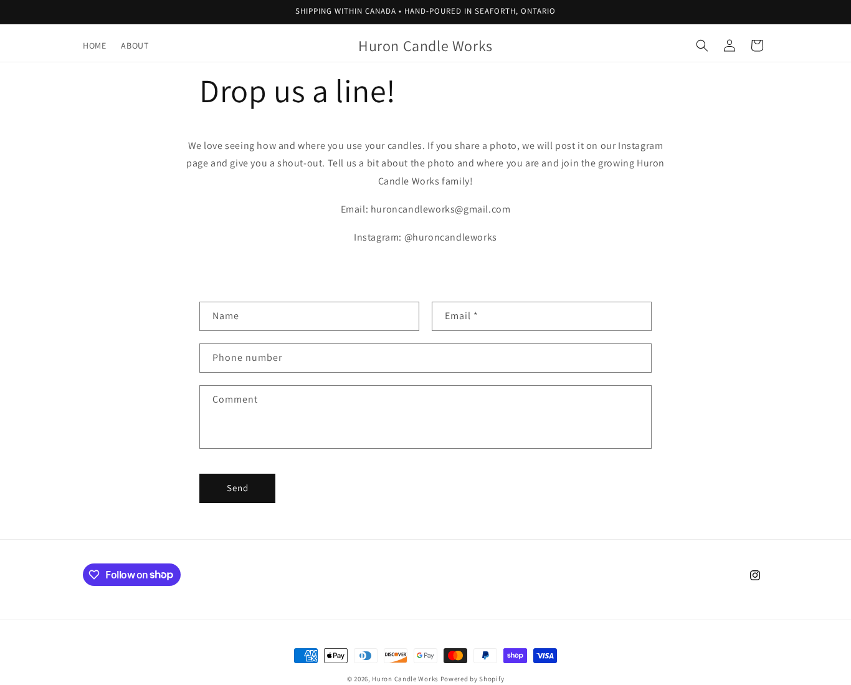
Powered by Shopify (472, 678)
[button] (702, 45)
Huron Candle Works (405, 678)
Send (238, 488)
